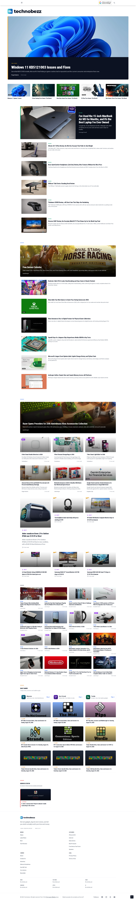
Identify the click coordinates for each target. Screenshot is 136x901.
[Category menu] (21, 2)
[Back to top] (131, 896)
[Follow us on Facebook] (102, 897)
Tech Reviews (23, 843)
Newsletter (23, 873)
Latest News (23, 837)
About (21, 855)
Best (21, 840)
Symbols (71, 849)
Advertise (22, 861)
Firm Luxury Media (50, 897)
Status (21, 835)
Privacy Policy (72, 855)
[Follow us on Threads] (110, 897)
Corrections (23, 870)
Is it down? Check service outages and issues (31, 785)
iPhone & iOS (72, 835)
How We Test (23, 867)
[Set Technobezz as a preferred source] (105, 3)
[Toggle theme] (114, 2)
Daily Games (72, 840)
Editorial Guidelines (25, 864)
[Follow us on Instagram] (106, 897)
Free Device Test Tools (75, 846)
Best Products (72, 843)
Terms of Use (72, 858)
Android (71, 837)
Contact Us (23, 858)
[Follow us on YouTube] (114, 897)
